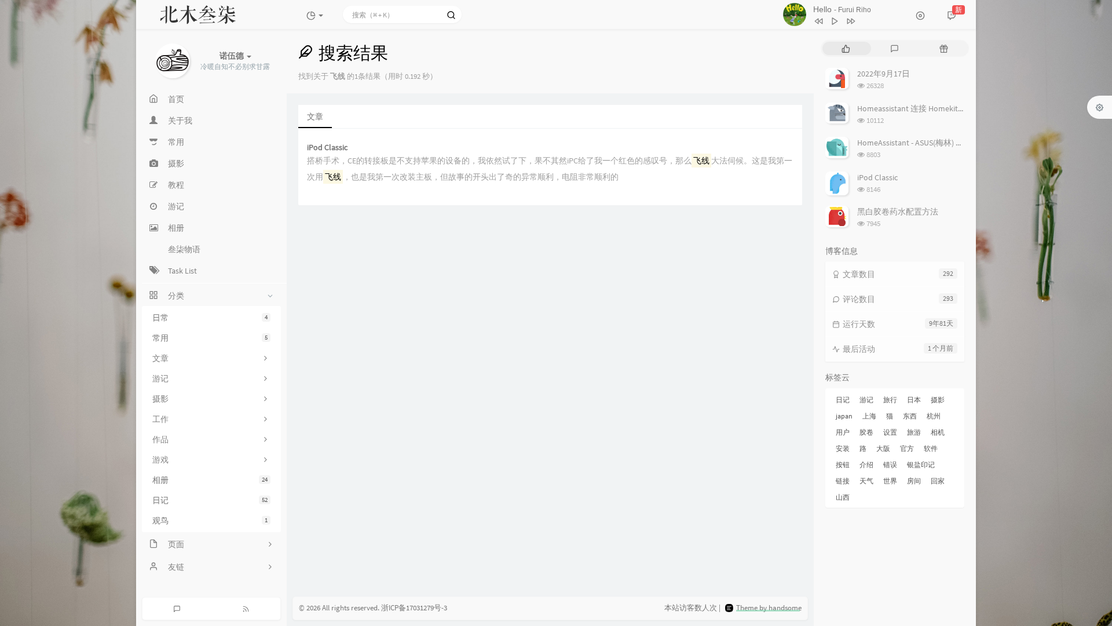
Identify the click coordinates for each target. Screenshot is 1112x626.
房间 (914, 480)
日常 (210, 317)
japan (844, 416)
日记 (210, 500)
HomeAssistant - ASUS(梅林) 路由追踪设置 (930, 142)
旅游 (914, 432)
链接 (843, 480)
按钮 (843, 464)
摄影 (938, 399)
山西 (843, 497)
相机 (938, 432)
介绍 (866, 464)
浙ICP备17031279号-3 (414, 608)
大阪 (883, 448)
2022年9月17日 (883, 73)
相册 (210, 480)
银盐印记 (921, 464)
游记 (866, 399)
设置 (890, 432)
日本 (914, 399)
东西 (910, 416)
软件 (931, 448)
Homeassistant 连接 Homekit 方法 (916, 108)
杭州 (934, 416)
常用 (210, 338)
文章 (315, 116)
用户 (843, 432)
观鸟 (210, 520)
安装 (843, 448)
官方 (907, 448)
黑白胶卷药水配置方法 (897, 211)
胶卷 (866, 432)
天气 (866, 480)
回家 (938, 480)
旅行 (890, 399)
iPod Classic (327, 147)
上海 (869, 416)
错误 (890, 464)
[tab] (845, 48)
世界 (890, 480)
